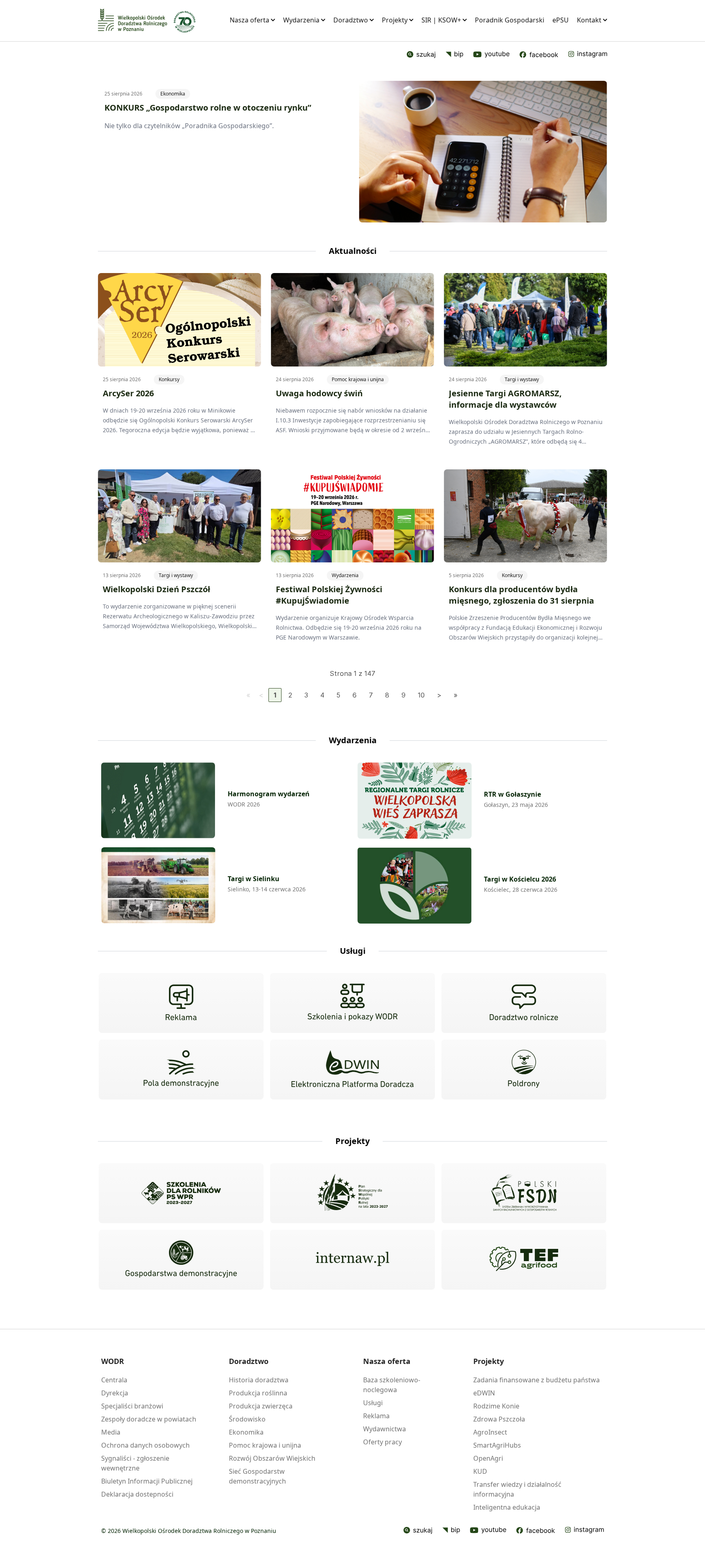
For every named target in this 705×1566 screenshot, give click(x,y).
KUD (480, 1471)
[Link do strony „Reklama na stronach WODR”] (181, 1003)
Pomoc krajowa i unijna (358, 379)
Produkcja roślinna (258, 1392)
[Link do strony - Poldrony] (524, 1070)
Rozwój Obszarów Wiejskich (272, 1458)
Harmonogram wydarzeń (269, 793)
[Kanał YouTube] (491, 54)
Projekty (395, 20)
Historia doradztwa (258, 1379)
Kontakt (589, 20)
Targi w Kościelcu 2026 (520, 879)
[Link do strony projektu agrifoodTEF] (524, 1259)
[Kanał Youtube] (488, 1530)
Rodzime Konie (496, 1406)
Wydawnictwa (384, 1428)
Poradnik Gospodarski (509, 20)
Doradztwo (350, 20)
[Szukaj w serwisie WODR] (421, 54)
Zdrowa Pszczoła (499, 1419)
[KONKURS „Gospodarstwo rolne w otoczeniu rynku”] (483, 151)
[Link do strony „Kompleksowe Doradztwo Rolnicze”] (524, 1003)
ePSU (560, 20)
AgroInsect (490, 1432)
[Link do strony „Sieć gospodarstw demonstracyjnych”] (181, 1259)
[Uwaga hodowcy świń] (352, 320)
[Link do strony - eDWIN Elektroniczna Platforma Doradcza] (352, 1069)
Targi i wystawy (522, 379)
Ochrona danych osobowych (145, 1445)
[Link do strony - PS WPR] (352, 1193)
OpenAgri (488, 1458)
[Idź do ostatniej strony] (455, 695)
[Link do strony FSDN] (524, 1193)
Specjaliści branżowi (132, 1406)
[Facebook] (538, 54)
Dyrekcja (114, 1392)
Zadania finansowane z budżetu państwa (536, 1379)
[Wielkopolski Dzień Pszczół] (179, 516)
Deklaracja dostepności (137, 1494)
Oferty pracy (382, 1441)
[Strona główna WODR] (132, 20)
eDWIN (484, 1392)
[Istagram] (587, 54)
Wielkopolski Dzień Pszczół (156, 589)
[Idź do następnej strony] (439, 695)
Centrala (114, 1379)
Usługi (373, 1402)
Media (110, 1432)
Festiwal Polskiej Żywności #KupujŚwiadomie (329, 595)
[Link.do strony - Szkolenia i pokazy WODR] (352, 1003)
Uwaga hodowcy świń (319, 393)
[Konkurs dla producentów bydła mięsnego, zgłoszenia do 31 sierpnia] (525, 516)
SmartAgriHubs (497, 1445)
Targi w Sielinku (253, 878)
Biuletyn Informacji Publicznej (147, 1481)
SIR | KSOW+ (441, 20)
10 (421, 695)
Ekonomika (172, 93)
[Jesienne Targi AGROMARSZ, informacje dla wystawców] (525, 320)
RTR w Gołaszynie (512, 794)
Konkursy (169, 379)
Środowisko (247, 1419)
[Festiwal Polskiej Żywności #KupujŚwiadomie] (352, 516)
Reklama (376, 1415)
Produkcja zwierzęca (261, 1406)
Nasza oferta (249, 20)
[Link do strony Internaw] (352, 1260)
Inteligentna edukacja (506, 1507)
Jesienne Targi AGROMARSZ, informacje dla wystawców (505, 399)
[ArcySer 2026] (179, 320)
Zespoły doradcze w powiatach (148, 1419)
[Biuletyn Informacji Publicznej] (454, 54)
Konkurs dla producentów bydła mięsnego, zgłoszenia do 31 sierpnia (521, 595)
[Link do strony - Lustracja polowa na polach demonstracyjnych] (181, 1069)
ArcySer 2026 (128, 393)
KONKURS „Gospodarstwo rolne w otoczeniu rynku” (207, 107)
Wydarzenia (301, 20)
